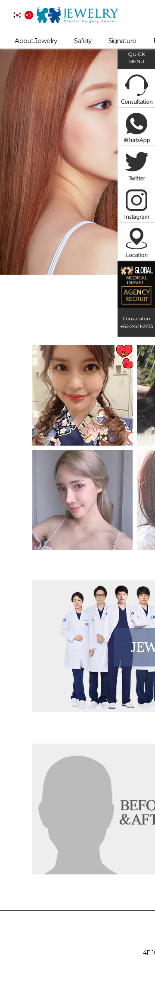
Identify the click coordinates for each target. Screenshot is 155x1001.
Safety (82, 41)
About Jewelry (36, 41)
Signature (122, 41)
